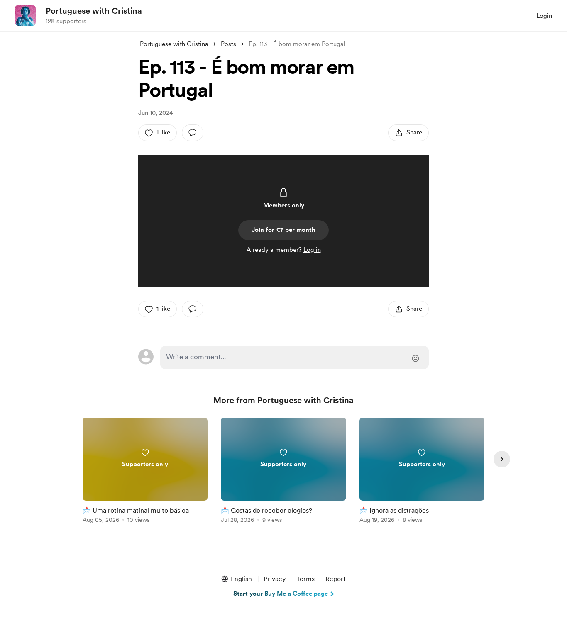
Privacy (275, 579)
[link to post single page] (145, 471)
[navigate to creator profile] (25, 15)
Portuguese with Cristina (94, 11)
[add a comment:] (192, 132)
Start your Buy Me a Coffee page (280, 593)
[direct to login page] (294, 357)
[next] (502, 459)
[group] (145, 471)
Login (544, 15)
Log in (312, 249)
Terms (305, 579)
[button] (236, 579)
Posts (228, 44)
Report (335, 579)
